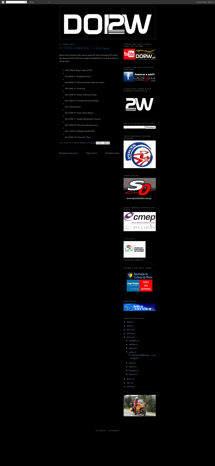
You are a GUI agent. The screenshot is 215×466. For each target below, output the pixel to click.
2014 (129, 333)
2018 (129, 322)
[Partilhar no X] (102, 143)
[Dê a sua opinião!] (100, 143)
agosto (132, 348)
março (131, 367)
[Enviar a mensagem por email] (97, 143)
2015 (129, 330)
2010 (129, 387)
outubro (132, 344)
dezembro (133, 341)
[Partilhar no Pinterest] (108, 143)
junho (131, 352)
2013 (129, 337)
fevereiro (132, 370)
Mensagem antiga (112, 153)
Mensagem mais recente (68, 153)
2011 (129, 383)
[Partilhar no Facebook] (105, 143)
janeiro (132, 374)
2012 (129, 379)
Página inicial (91, 153)
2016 (129, 326)
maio (131, 363)
